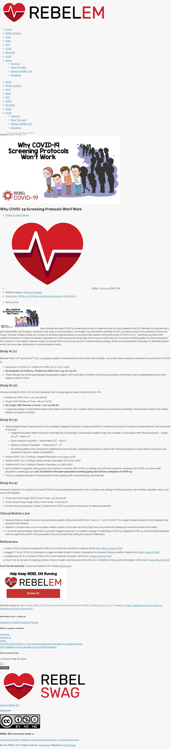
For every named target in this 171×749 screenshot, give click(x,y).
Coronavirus (11, 296)
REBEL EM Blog (13, 33)
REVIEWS (10, 52)
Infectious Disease (33, 292)
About (8, 60)
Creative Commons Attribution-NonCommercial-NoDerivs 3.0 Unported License (39, 740)
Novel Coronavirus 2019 (51, 296)
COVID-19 (23, 296)
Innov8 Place (69, 745)
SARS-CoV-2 (69, 296)
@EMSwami (65, 566)
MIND (8, 41)
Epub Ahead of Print (112, 548)
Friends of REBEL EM (21, 71)
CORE (8, 49)
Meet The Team (18, 67)
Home (8, 29)
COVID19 (33, 296)
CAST (8, 37)
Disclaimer (16, 75)
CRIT (7, 45)
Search (3, 134)
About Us (15, 63)
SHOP (8, 56)
